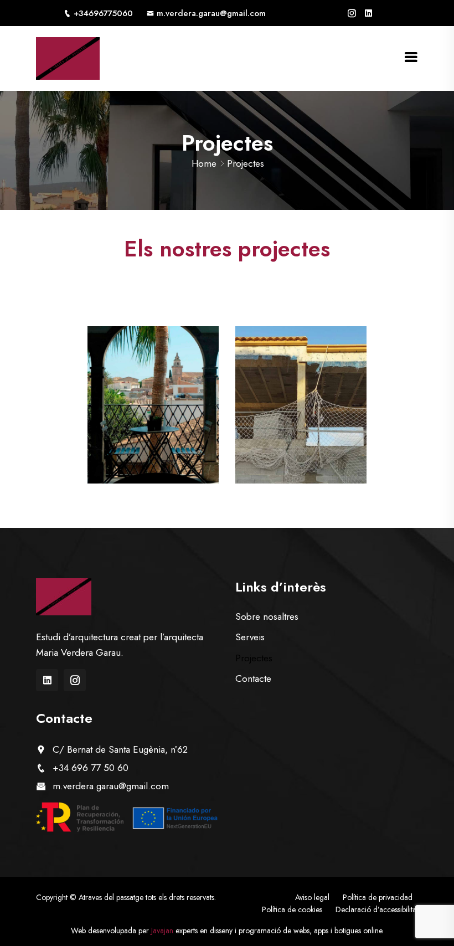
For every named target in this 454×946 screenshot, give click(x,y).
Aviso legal (312, 897)
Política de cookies (292, 909)
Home (204, 163)
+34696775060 (103, 13)
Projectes (253, 658)
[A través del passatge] (68, 57)
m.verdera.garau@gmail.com (211, 13)
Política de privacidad (377, 897)
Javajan (163, 930)
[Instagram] (352, 13)
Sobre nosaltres (266, 616)
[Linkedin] (368, 13)
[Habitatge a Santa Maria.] (153, 405)
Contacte (253, 678)
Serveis (250, 637)
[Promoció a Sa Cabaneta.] (301, 405)
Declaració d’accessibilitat (377, 909)
